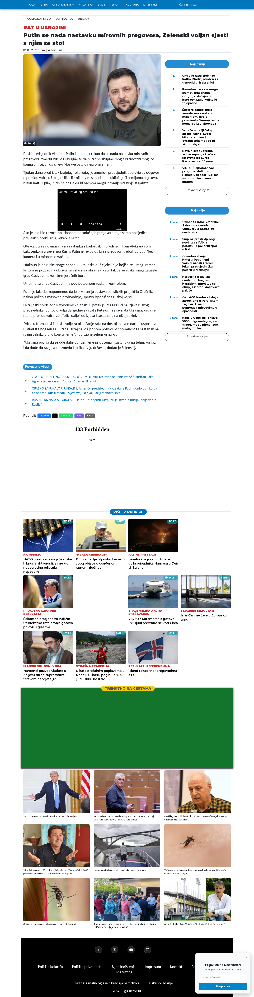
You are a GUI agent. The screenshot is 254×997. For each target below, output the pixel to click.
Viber (79, 416)
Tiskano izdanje (161, 983)
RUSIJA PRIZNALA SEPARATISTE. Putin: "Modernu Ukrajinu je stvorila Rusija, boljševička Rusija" (94, 402)
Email (90, 416)
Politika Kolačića (51, 967)
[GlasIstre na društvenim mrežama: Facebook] (102, 949)
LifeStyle (150, 4)
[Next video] (72, 224)
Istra (44, 4)
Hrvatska (85, 4)
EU (71, 18)
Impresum (153, 967)
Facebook (44, 416)
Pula (31, 4)
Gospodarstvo (39, 18)
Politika (60, 18)
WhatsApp (66, 416)
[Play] (62, 224)
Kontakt (176, 967)
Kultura (132, 4)
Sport (116, 4)
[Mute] (82, 224)
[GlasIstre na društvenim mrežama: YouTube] (135, 949)
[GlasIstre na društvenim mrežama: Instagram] (151, 949)
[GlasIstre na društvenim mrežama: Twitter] (119, 949)
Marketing (124, 972)
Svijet (102, 4)
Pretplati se (223, 986)
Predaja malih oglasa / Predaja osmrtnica (107, 983)
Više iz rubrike (128, 512)
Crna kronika (63, 4)
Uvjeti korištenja (123, 967)
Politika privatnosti (86, 967)
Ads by (119, 229)
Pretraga (189, 4)
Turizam (82, 18)
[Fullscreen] (122, 224)
